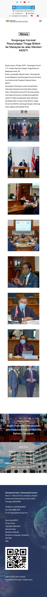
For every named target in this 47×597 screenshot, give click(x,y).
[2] (23, 180)
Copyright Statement (12, 526)
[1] (23, 143)
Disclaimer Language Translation (17, 535)
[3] (23, 216)
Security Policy (10, 529)
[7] (23, 362)
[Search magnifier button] (33, 7)
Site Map (8, 538)
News (24, 34)
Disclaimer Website (12, 532)
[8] (23, 399)
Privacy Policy (10, 523)
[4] (23, 253)
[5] (23, 289)
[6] (23, 326)
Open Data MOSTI (11, 520)
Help (6, 541)
